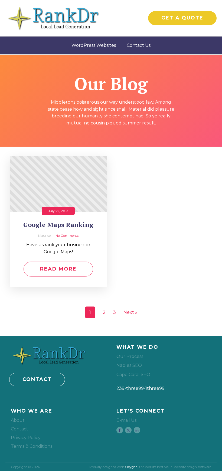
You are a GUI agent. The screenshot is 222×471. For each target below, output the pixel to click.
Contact (19, 429)
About (18, 420)
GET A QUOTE (182, 18)
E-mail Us (126, 420)
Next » (130, 312)
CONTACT (37, 379)
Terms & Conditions (31, 446)
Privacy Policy (26, 437)
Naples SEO (129, 365)
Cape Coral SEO (133, 374)
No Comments (67, 235)
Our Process (129, 356)
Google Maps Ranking (58, 225)
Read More (58, 269)
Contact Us (139, 45)
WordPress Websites (93, 45)
